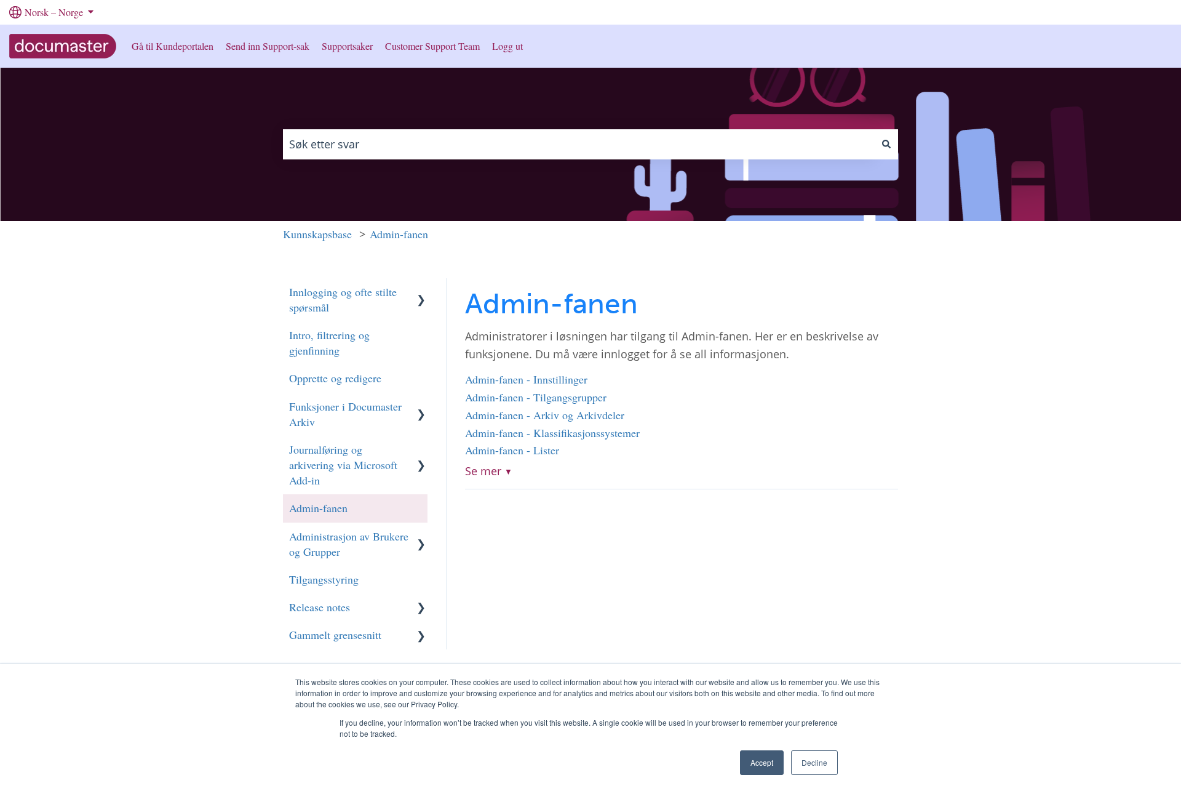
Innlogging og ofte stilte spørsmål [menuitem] (343, 299)
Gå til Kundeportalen (172, 45)
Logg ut (507, 45)
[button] (421, 290)
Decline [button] (814, 762)
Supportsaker (347, 45)
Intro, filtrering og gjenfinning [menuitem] (329, 342)
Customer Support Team (432, 45)
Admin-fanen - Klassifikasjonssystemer (552, 432)
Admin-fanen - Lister (512, 450)
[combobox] (579, 144)
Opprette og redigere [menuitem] (335, 378)
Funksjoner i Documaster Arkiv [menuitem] (345, 414)
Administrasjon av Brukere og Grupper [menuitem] (348, 544)
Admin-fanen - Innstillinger (526, 379)
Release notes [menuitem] (319, 607)
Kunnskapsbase (317, 234)
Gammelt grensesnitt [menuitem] (335, 634)
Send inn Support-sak (267, 45)
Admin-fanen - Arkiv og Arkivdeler (544, 415)
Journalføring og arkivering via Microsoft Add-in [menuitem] (343, 465)
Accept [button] (761, 762)
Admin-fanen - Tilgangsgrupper (535, 397)
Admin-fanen (399, 234)
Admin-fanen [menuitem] (318, 507)
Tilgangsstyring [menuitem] (324, 579)
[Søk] (886, 144)
